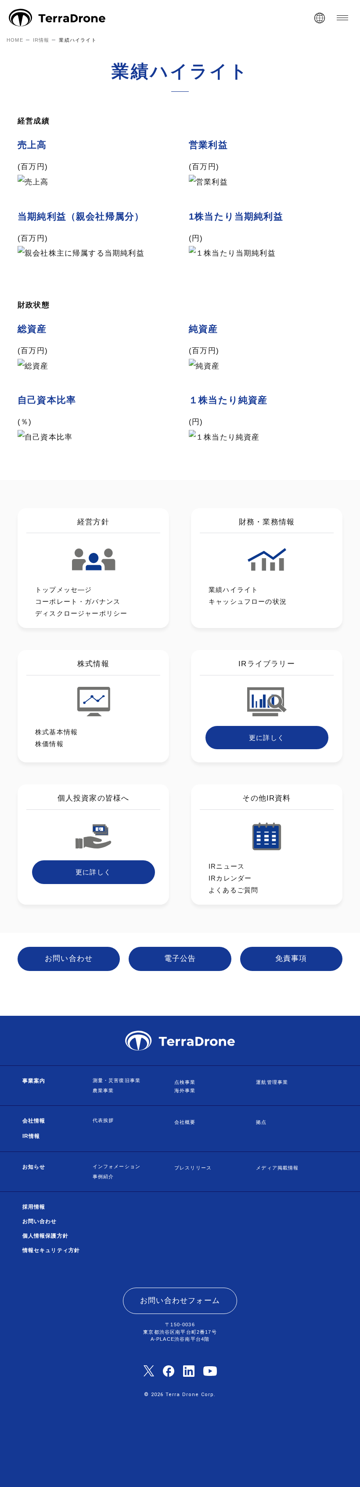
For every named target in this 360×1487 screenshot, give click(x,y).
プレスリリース (193, 1167)
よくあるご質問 (233, 890)
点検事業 (185, 1082)
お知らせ (34, 1167)
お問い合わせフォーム (180, 1300)
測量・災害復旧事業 (117, 1080)
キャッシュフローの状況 (248, 601)
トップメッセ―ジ (63, 589)
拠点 (261, 1122)
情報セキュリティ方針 (51, 1250)
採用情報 (34, 1207)
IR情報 (31, 1136)
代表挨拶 (103, 1120)
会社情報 (34, 1121)
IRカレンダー (230, 878)
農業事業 (103, 1090)
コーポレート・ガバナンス (77, 601)
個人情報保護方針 (45, 1236)
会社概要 (185, 1122)
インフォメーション (117, 1166)
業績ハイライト (233, 589)
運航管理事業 (272, 1082)
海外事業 (185, 1090)
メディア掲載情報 (277, 1167)
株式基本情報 (56, 732)
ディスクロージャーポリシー (81, 613)
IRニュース (227, 866)
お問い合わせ (39, 1221)
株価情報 (49, 743)
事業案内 (34, 1081)
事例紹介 (103, 1176)
